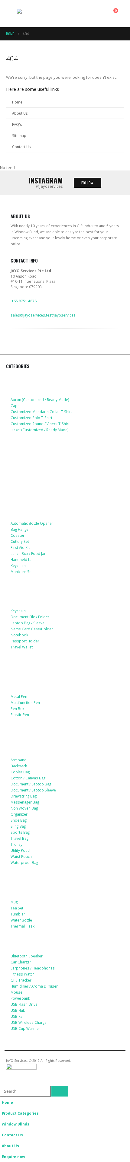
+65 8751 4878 (24, 300)
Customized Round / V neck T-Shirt (40, 423)
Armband (19, 759)
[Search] (59, 1091)
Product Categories (20, 1113)
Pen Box (17, 708)
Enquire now (13, 1156)
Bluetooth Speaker (27, 955)
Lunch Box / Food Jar (28, 553)
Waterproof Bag (24, 862)
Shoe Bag (19, 820)
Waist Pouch (21, 856)
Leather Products (30, 589)
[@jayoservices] (14, 350)
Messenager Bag (25, 802)
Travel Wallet (22, 647)
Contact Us (21, 146)
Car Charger (21, 962)
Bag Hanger (20, 529)
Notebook (19, 634)
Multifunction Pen (25, 702)
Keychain (18, 565)
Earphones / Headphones (33, 968)
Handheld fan (22, 559)
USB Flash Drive (24, 1004)
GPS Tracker (21, 980)
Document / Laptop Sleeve (33, 790)
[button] (11, 13)
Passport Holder (25, 640)
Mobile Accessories (32, 447)
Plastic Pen (20, 714)
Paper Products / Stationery (43, 684)
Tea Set (17, 908)
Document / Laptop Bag (31, 784)
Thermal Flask (22, 926)
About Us (20, 113)
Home (17, 102)
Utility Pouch (21, 850)
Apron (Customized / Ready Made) (40, 399)
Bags (16, 738)
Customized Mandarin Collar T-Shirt (41, 411)
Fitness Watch (22, 974)
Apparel (19, 377)
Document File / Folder (30, 616)
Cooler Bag (20, 771)
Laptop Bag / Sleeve (27, 622)
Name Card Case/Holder (32, 628)
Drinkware (22, 880)
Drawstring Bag (24, 796)
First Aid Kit (20, 547)
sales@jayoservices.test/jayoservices (43, 315)
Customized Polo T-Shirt (31, 417)
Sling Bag (18, 826)
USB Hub (18, 1010)
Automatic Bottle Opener (32, 523)
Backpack (19, 765)
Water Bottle (21, 920)
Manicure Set (22, 571)
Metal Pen (19, 696)
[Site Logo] (33, 13)
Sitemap (19, 135)
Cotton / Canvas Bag (28, 777)
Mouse (16, 992)
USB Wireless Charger (29, 1022)
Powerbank (20, 998)
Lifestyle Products (32, 501)
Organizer (19, 814)
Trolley (16, 844)
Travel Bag (19, 838)
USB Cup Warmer (25, 1028)
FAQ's (17, 124)
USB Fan (17, 1016)
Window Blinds (15, 1124)
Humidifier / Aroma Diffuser (34, 986)
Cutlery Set (20, 541)
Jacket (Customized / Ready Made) (40, 429)
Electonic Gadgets (31, 944)
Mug (14, 901)
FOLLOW (87, 182)
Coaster (17, 535)
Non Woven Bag (24, 808)
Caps (15, 405)
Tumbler (18, 914)
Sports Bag (20, 832)
